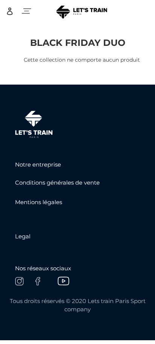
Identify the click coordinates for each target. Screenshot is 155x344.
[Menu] (26, 11)
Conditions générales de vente (57, 182)
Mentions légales (38, 202)
